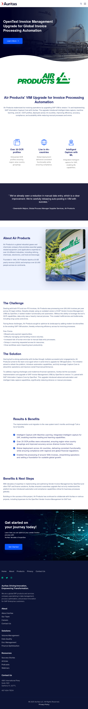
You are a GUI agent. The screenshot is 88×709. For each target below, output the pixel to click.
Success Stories (8, 658)
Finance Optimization (10, 646)
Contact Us (40, 571)
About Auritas (7, 613)
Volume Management (10, 635)
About (11, 571)
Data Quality (7, 639)
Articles (5, 661)
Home (4, 571)
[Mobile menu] (85, 4)
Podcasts (5, 664)
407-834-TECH (8, 690)
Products (20, 571)
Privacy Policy (44, 704)
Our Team (6, 617)
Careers (5, 620)
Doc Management (9, 642)
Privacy (30, 571)
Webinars (5, 668)
